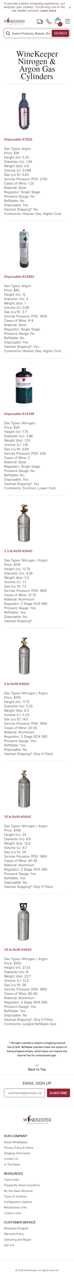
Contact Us (11, 1158)
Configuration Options (18, 1202)
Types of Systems (15, 1196)
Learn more (48, 10)
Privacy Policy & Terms (18, 1147)
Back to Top (37, 1069)
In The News (12, 1164)
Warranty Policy (14, 1233)
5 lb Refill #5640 (16, 684)
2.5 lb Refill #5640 (18, 551)
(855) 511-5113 (49, 21)
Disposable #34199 (19, 414)
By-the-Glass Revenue (18, 1190)
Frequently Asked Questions (22, 1185)
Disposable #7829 (18, 139)
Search (60, 33)
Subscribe (58, 1093)
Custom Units (12, 1213)
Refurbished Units (15, 1207)
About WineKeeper (16, 1142)
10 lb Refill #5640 (17, 817)
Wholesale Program (16, 1228)
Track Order (40, 21)
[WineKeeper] (14, 21)
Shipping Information (17, 1153)
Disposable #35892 (19, 277)
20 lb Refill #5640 (18, 950)
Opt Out (9, 1245)
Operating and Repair (17, 1239)
